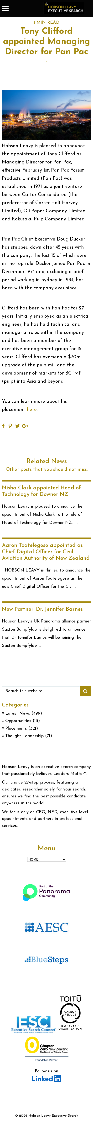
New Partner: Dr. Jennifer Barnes (42, 609)
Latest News (17, 713)
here (32, 409)
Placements (16, 729)
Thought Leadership (24, 736)
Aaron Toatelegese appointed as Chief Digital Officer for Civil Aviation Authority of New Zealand (46, 552)
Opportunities (18, 721)
